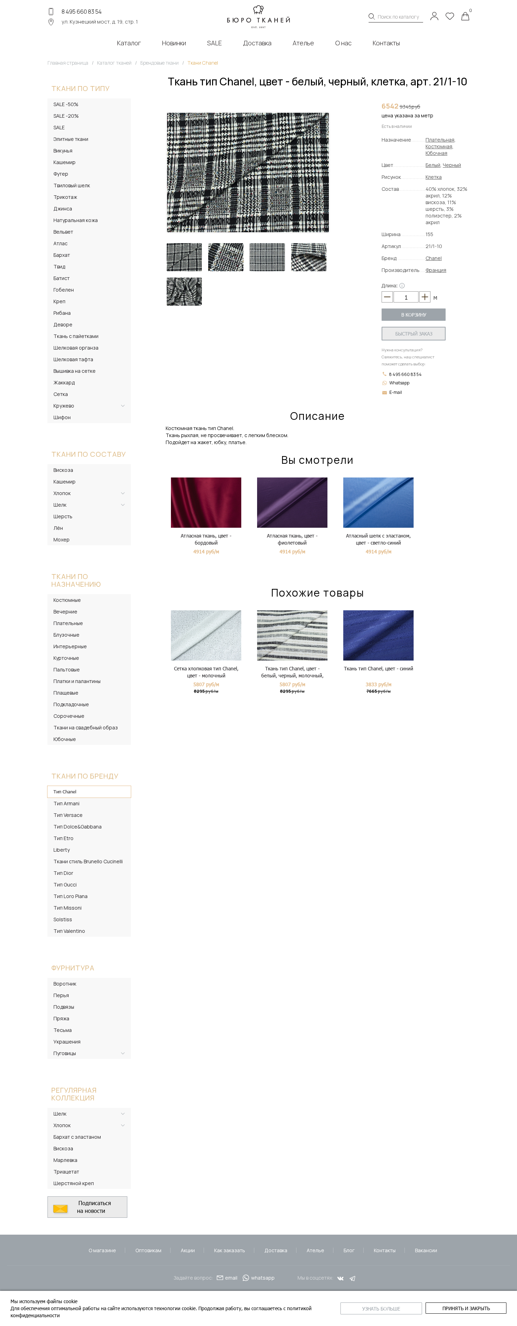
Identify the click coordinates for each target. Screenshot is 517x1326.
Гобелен (63, 289)
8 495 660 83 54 (82, 11)
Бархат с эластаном (77, 1136)
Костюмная (439, 146)
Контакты (385, 1250)
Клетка (434, 177)
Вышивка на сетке (74, 371)
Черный (452, 165)
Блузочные (66, 634)
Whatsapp (399, 383)
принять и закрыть (466, 1308)
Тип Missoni (67, 907)
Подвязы (63, 1006)
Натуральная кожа (75, 220)
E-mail (395, 392)
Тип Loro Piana (70, 896)
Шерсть (62, 516)
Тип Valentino (69, 931)
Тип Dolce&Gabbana (77, 826)
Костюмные (67, 600)
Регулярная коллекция (74, 1094)
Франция (436, 270)
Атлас (60, 243)
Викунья (62, 150)
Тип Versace (68, 815)
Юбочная (436, 153)
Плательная (440, 139)
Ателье (315, 1250)
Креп (59, 301)
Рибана (62, 313)
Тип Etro (63, 838)
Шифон (62, 417)
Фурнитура (73, 968)
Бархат (61, 255)
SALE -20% (66, 115)
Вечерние (65, 611)
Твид (59, 266)
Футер (60, 173)
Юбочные (64, 739)
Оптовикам (148, 1250)
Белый (433, 165)
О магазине (102, 1250)
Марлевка (65, 1160)
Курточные (66, 658)
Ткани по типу (80, 88)
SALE (59, 127)
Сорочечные (68, 716)
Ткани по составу (88, 454)
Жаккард (64, 382)
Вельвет (63, 231)
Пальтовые (66, 669)
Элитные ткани (70, 139)
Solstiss (62, 919)
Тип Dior (63, 873)
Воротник (64, 983)
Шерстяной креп (73, 1183)
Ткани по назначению (76, 580)
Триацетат (66, 1171)
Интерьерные (70, 646)
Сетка (60, 394)
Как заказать (229, 1250)
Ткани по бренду (85, 776)
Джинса (62, 208)
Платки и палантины (77, 681)
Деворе (62, 324)
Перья (61, 995)
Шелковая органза (75, 347)
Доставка (275, 1250)
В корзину (413, 314)
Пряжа (61, 1018)
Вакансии (426, 1250)
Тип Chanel (64, 791)
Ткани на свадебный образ (85, 727)
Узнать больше (381, 1308)
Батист (61, 278)
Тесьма (62, 1030)
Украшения (67, 1041)
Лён (58, 528)
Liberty (61, 849)
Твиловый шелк (71, 185)
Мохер (61, 539)
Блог (349, 1250)
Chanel (434, 258)
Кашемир (64, 162)
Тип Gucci (65, 884)
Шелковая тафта (73, 359)
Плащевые (65, 692)
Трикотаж (65, 197)
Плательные (68, 623)
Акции (188, 1250)
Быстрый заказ (413, 333)
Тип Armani (66, 803)
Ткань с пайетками (75, 336)
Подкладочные (71, 704)
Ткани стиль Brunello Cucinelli (88, 861)
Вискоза (63, 470)
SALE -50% (65, 104)
